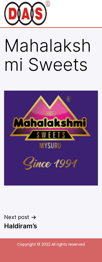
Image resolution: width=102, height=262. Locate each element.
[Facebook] (44, 253)
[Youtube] (57, 253)
